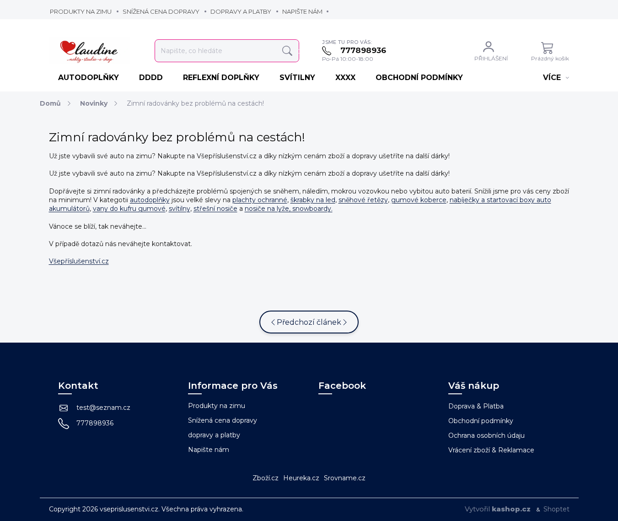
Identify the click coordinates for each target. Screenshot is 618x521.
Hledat (287, 51)
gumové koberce (418, 200)
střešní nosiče (215, 208)
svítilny (179, 208)
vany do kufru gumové (129, 208)
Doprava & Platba (476, 406)
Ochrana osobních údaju (486, 435)
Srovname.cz (344, 478)
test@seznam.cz (103, 407)
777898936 (94, 423)
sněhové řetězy (363, 200)
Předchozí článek (309, 322)
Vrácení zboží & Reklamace (491, 450)
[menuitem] (89, 77)
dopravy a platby (240, 11)
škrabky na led (312, 200)
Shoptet (556, 509)
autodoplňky (150, 200)
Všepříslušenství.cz (79, 261)
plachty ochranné (259, 200)
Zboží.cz (266, 478)
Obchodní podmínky (480, 421)
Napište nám (302, 11)
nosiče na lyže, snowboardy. (289, 208)
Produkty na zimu (81, 11)
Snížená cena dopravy (161, 11)
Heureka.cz (301, 478)
